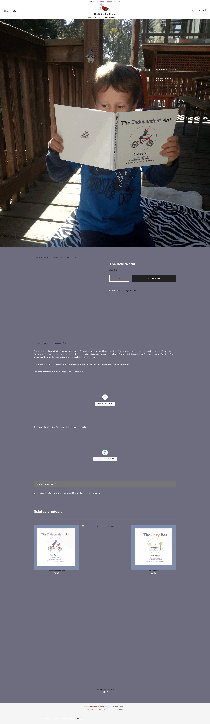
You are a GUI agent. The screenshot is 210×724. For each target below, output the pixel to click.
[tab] (42, 343)
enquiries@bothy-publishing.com (106, 1)
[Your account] (199, 10)
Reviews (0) (60, 343)
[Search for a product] (193, 11)
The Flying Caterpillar (105, 689)
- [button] (113, 278)
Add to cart (154, 278)
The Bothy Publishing (105, 14)
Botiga (80, 718)
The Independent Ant (56, 571)
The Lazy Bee (153, 571)
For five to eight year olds (51, 257)
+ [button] (126, 278)
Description (42, 343)
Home (6, 11)
